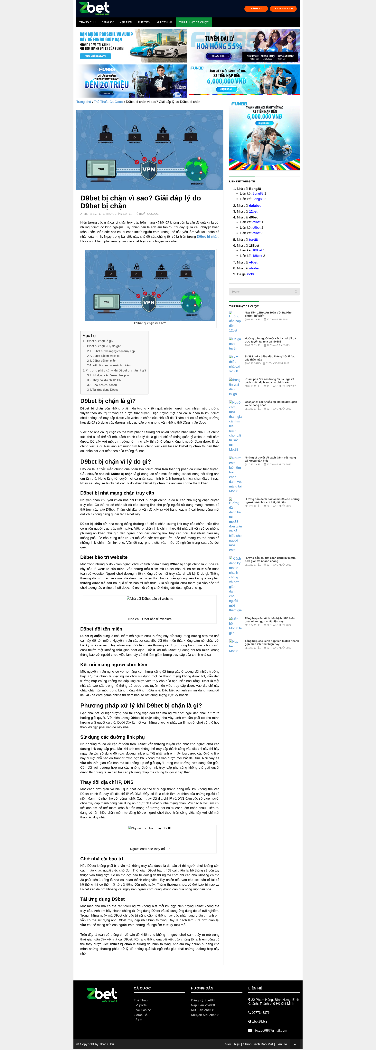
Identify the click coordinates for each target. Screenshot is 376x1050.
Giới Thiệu (232, 1044)
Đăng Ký (107, 22)
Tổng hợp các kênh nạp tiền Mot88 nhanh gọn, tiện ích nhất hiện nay (272, 642)
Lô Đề (138, 1020)
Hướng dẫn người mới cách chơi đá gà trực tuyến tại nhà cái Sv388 (270, 340)
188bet (257, 250)
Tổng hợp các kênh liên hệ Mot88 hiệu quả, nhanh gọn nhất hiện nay (270, 620)
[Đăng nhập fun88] (244, 81)
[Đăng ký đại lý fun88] (131, 46)
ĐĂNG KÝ (256, 8)
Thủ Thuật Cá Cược (194, 22)
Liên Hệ (281, 1044)
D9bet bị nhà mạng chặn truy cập (113, 351)
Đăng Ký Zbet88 (202, 1000)
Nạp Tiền (125, 22)
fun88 (253, 240)
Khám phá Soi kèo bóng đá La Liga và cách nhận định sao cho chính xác (269, 381)
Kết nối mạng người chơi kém (111, 365)
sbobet (254, 268)
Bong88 (257, 193)
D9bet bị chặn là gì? (99, 341)
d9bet (256, 222)
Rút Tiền (144, 22)
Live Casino (142, 1010)
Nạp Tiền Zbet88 (203, 1005)
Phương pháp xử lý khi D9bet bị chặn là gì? (116, 370)
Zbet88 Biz (90, 214)
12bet (253, 211)
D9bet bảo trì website (105, 355)
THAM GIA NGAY (283, 8)
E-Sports (140, 1005)
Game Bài (141, 1015)
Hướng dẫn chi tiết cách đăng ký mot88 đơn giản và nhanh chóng (270, 559)
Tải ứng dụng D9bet (105, 389)
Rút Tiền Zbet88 (202, 1010)
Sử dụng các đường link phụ (110, 375)
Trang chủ (87, 22)
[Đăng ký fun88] (264, 135)
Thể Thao (140, 1000)
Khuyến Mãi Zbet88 (205, 1015)
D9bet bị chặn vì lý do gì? (103, 346)
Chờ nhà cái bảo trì (104, 385)
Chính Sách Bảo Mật (258, 1044)
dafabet (255, 205)
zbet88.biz (107, 1044)
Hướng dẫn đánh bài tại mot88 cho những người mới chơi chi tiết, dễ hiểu (272, 500)
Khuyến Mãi (164, 22)
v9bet (253, 262)
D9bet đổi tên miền (104, 360)
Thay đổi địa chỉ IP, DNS (107, 380)
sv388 (251, 274)
